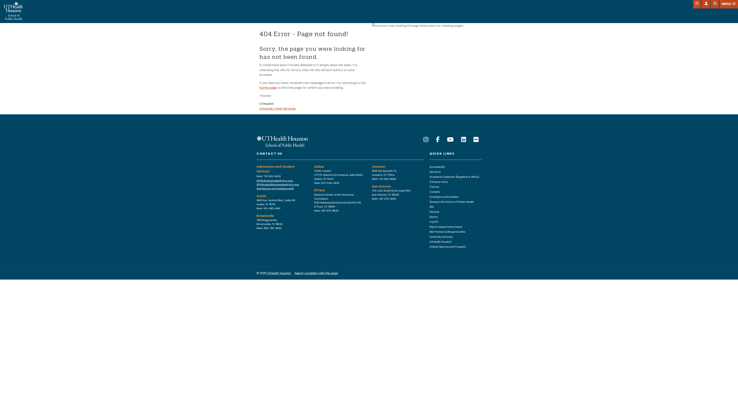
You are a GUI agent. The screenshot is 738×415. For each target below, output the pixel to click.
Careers (435, 192)
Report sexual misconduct (446, 227)
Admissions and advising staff (275, 188)
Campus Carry (439, 182)
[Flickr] (476, 139)
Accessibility (437, 167)
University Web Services (277, 108)
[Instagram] (425, 139)
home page (268, 87)
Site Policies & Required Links (447, 232)
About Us (435, 172)
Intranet (434, 212)
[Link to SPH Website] (282, 141)
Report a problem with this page (316, 273)
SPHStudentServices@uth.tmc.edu (278, 184)
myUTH (434, 222)
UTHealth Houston (441, 242)
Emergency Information (444, 197)
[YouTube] (450, 139)
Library (434, 217)
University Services (441, 237)
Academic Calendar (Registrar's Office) (454, 177)
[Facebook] (438, 139)
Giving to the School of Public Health (452, 202)
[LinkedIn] (463, 139)
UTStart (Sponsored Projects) (448, 247)
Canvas (434, 187)
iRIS (432, 207)
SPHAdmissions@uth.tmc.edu (275, 181)
